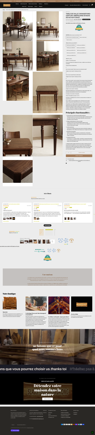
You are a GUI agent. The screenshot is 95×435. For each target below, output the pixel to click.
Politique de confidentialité (65, 417)
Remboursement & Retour (65, 414)
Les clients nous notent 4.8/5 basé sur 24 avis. (75, 23)
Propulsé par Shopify (30, 427)
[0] (91, 5)
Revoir (36, 6)
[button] (47, 399)
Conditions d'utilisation (65, 415)
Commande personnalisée (14, 204)
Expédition (71, 20)
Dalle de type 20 (23, 3)
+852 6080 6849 (40, 416)
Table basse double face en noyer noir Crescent (49, 204)
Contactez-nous (51, 417)
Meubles (46, 3)
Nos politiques (64, 410)
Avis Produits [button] (47, 225)
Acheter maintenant (79, 155)
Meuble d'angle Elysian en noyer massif (77, 204)
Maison (17, 3)
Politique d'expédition (65, 412)
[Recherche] (90, 5)
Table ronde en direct (32, 3)
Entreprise (50, 412)
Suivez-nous (76, 410)
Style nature (30, 6)
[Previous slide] (1, 214)
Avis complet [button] (6, 221)
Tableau (40, 3)
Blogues (40, 6)
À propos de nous (52, 410)
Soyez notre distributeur (52, 415)
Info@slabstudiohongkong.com (38, 418)
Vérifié (65, 244)
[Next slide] (94, 214)
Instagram (75, 414)
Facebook (75, 412)
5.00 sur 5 (17, 231)
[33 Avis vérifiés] (79, 32)
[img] (6, 205)
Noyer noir (24, 6)
